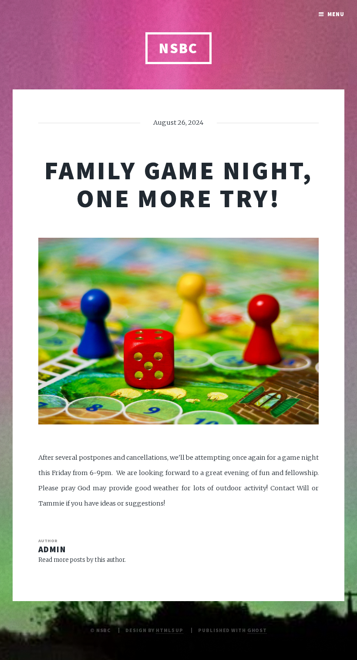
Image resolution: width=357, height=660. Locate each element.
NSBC (178, 48)
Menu (335, 14)
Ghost (257, 630)
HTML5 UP (169, 630)
